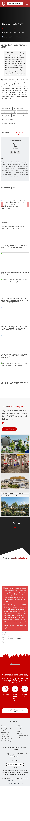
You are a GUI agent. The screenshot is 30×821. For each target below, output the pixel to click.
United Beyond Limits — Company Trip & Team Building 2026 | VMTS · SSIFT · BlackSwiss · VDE (14, 356)
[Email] (23, 134)
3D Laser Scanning (18, 115)
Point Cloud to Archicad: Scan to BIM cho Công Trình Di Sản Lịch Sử (15, 383)
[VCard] (18, 152)
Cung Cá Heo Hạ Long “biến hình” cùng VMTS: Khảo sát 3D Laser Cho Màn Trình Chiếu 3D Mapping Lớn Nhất (14, 300)
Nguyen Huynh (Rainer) (9, 28)
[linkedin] (15, 152)
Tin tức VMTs (11, 30)
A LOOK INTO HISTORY (9, 123)
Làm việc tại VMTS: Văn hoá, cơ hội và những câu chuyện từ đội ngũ (13, 205)
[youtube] (14, 721)
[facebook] (11, 152)
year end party (22, 112)
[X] (16, 132)
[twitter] (10, 721)
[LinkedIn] (19, 132)
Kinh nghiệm (6, 115)
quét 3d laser (6, 108)
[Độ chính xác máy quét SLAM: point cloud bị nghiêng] (15, 261)
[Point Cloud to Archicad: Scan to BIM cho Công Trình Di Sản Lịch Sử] (15, 371)
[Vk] (18, 134)
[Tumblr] (26, 132)
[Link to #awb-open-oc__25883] (27, 3)
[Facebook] (13, 132)
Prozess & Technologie (8, 112)
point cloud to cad (19, 108)
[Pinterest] (13, 134)
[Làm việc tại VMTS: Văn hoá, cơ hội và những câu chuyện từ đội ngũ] (15, 234)
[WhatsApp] (23, 132)
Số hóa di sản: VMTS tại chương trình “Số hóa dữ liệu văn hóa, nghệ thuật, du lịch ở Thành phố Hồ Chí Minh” (14, 328)
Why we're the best (7, 119)
